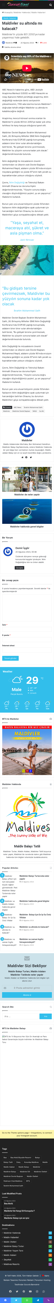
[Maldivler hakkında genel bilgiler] (9, 905)
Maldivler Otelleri (40, 1172)
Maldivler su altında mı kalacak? (34, 927)
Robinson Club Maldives (13, 1181)
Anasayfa (8, 12)
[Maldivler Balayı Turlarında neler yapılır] (9, 886)
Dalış (18, 1162)
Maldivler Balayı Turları (14, 1246)
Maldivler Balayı (10, 1172)
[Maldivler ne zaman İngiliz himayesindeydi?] (9, 943)
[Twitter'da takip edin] (14, 43)
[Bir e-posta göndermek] (16, 43)
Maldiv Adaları (9, 1167)
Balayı (37, 1157)
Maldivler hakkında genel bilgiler (34, 901)
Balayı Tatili (8, 1162)
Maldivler (9, 43)
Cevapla (19, 568)
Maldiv (45, 1162)
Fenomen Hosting (42, 1280)
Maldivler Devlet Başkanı (21, 411)
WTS (28, 1181)
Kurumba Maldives (31, 1162)
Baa (5, 1157)
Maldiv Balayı (24, 1167)
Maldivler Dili (25, 1172)
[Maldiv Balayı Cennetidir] (18, 4)
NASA (35, 411)
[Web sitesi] (23, 457)
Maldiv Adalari (10, 1255)
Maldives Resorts (11, 1264)
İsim (4, 625)
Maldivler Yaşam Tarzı (13, 1251)
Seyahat (7, 1259)
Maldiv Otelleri (32, 1176)
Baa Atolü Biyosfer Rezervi (21, 1157)
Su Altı (41, 411)
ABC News (17, 407)
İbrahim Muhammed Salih (33, 407)
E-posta (6, 635)
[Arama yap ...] (50, 6)
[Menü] (3, 6)
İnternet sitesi (8, 645)
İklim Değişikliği (17, 182)
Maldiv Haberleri (38, 12)
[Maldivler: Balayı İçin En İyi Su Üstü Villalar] (9, 918)
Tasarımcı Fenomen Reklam (21, 1280)
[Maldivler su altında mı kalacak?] (9, 931)
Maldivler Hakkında (22, 12)
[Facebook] (27, 457)
